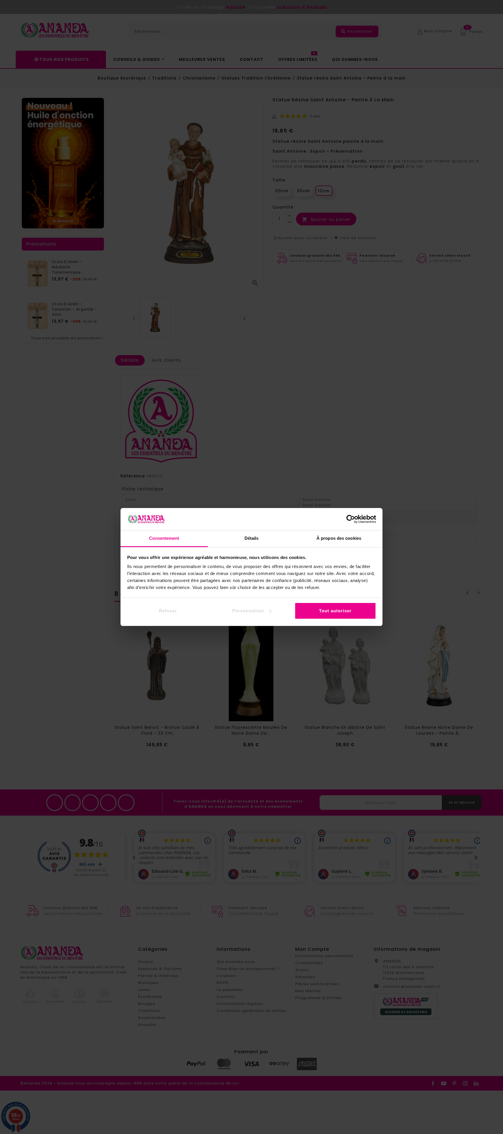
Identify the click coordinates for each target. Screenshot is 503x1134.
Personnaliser (248, 610)
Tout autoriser (335, 610)
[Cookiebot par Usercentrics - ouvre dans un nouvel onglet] (350, 519)
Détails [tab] (252, 538)
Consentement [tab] (164, 538)
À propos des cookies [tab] (338, 538)
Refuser (168, 610)
